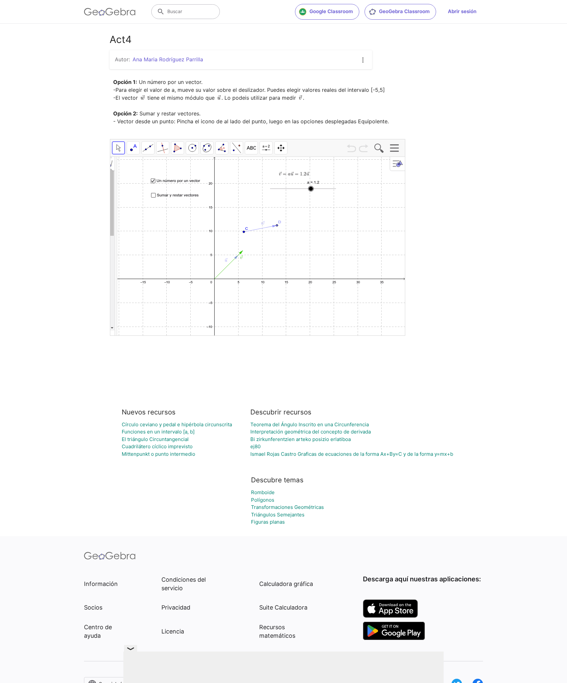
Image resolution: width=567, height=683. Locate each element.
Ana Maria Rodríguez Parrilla (168, 59)
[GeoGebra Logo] (110, 12)
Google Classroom (331, 11)
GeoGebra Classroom (404, 11)
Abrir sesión (462, 11)
